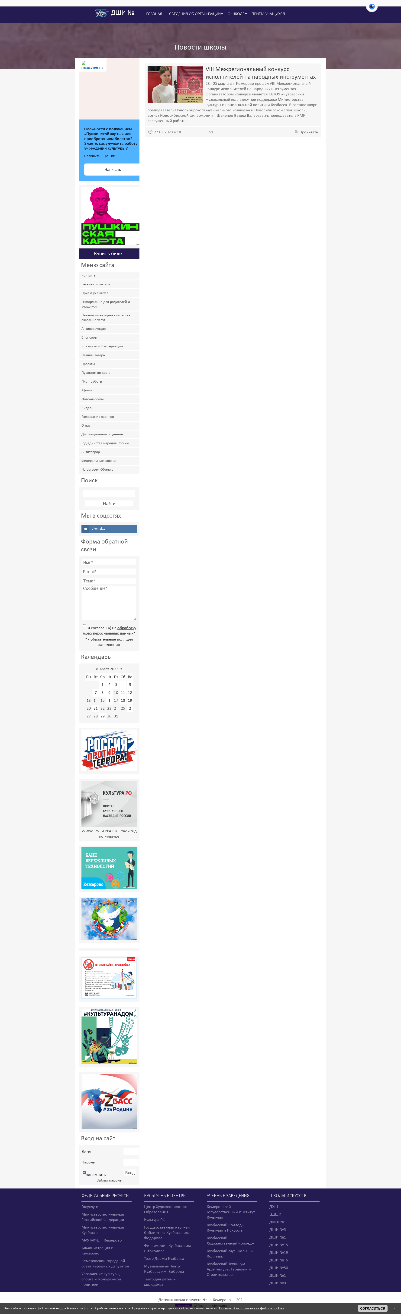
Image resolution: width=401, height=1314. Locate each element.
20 (89, 708)
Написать (112, 170)
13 (89, 700)
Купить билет (109, 253)
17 (116, 700)
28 (96, 716)
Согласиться (372, 1308)
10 (116, 693)
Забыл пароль (109, 1180)
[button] (372, 9)
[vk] (109, 529)
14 (96, 700)
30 (109, 716)
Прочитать (309, 132)
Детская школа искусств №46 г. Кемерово (194, 1300)
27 (89, 716)
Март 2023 (109, 669)
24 (116, 708)
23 (109, 708)
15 (102, 700)
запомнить (96, 1175)
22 (102, 708)
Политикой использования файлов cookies (251, 1308)
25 (123, 708)
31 (116, 716)
